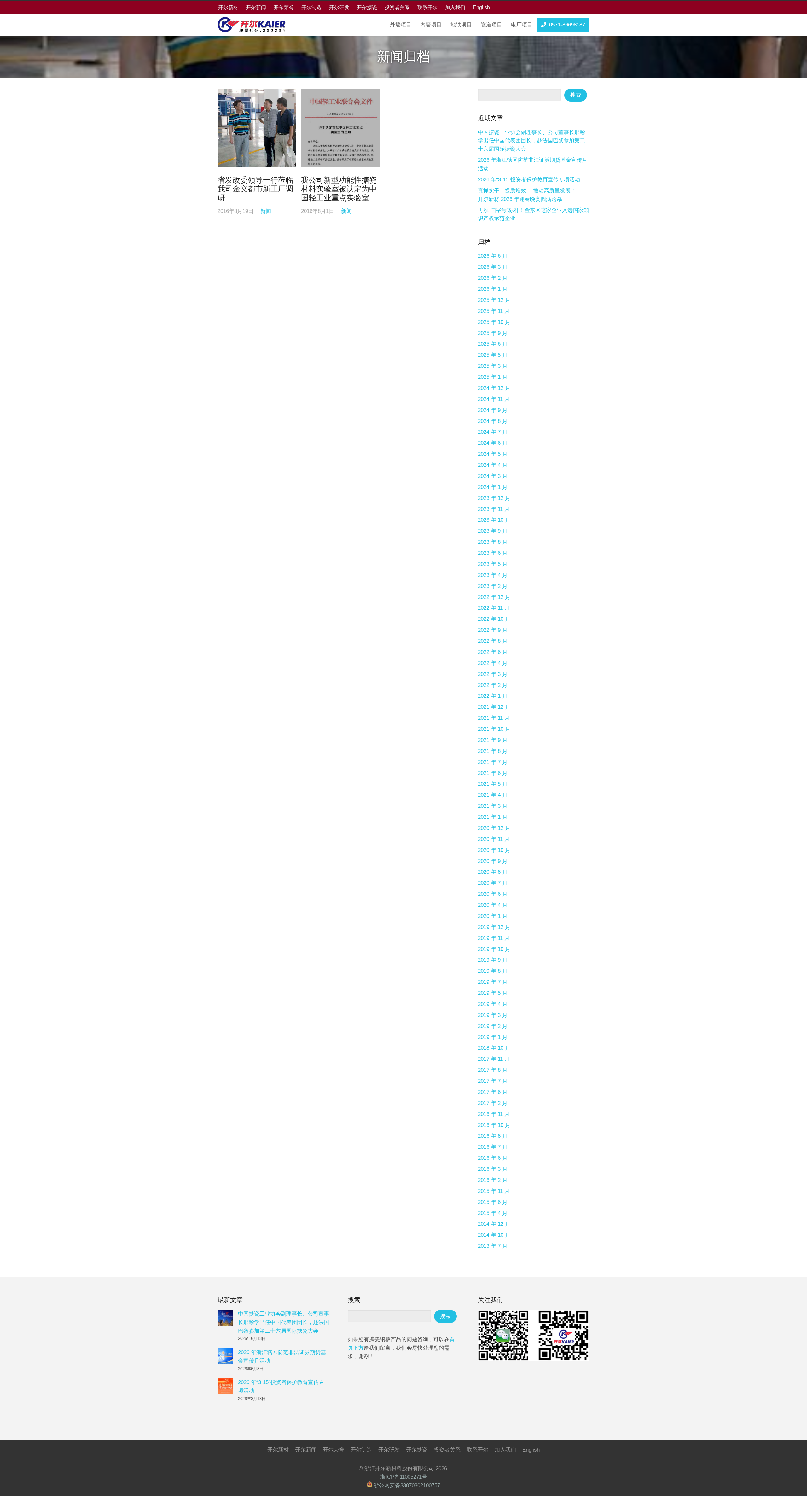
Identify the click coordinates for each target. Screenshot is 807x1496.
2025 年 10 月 (494, 322)
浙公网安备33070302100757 (407, 1485)
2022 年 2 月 (493, 685)
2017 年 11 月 (494, 1059)
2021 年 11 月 (494, 718)
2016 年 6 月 (493, 1158)
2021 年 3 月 (493, 806)
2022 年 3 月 (493, 674)
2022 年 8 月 (493, 641)
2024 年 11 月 (494, 399)
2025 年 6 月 (493, 344)
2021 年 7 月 (493, 762)
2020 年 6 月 (493, 894)
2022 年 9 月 (493, 630)
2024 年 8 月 (493, 421)
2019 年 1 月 (493, 1037)
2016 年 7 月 (493, 1147)
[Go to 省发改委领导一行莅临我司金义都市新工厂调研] (257, 128)
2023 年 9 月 (493, 531)
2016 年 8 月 (493, 1136)
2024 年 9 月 (493, 410)
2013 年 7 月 (493, 1246)
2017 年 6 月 (493, 1092)
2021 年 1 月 (493, 817)
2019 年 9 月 (493, 960)
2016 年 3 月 (493, 1169)
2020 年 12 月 (494, 828)
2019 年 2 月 (493, 1026)
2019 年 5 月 (493, 993)
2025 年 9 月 (493, 333)
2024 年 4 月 (493, 465)
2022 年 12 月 (494, 597)
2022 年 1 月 (493, 696)
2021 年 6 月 (493, 773)
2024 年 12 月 (494, 388)
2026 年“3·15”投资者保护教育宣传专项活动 (529, 180)
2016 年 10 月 (494, 1125)
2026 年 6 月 (493, 256)
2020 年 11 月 (494, 839)
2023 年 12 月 (494, 498)
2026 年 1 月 (493, 289)
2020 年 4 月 (493, 905)
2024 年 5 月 (493, 454)
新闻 (265, 211)
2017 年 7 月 (493, 1081)
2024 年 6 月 (493, 443)
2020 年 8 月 (493, 872)
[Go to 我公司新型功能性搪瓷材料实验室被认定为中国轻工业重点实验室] (340, 128)
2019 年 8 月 (493, 971)
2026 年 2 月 (493, 278)
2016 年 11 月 (494, 1114)
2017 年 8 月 (493, 1070)
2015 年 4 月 (493, 1213)
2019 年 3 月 (493, 1015)
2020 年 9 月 (493, 861)
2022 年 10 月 (494, 619)
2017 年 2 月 (493, 1103)
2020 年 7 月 (493, 883)
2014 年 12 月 (494, 1224)
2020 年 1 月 (493, 916)
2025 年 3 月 (493, 366)
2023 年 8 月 (493, 542)
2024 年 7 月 (493, 432)
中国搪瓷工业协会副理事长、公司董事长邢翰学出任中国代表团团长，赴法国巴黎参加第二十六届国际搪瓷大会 (531, 140)
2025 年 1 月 (493, 377)
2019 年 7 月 (493, 982)
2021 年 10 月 (494, 729)
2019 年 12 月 (494, 927)
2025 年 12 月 (494, 300)
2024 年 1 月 (493, 487)
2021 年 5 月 (493, 784)
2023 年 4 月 (493, 575)
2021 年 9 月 (493, 740)
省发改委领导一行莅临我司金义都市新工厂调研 (255, 189)
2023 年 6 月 (493, 553)
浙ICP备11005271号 (403, 1477)
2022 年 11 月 (494, 608)
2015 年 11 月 (494, 1191)
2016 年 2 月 (493, 1180)
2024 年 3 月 (493, 476)
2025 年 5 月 (493, 355)
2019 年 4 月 (493, 1004)
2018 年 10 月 (494, 1048)
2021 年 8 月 (493, 751)
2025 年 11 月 (494, 311)
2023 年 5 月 (493, 564)
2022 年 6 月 (493, 652)
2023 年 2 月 (493, 586)
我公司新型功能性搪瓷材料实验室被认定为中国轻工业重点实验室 (339, 189)
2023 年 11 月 (494, 509)
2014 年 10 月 (494, 1235)
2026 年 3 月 (493, 267)
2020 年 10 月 (494, 850)
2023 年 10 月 (494, 520)
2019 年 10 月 (494, 949)
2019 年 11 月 (494, 938)
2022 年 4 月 (493, 663)
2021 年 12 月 (494, 707)
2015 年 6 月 (493, 1202)
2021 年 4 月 (493, 795)
